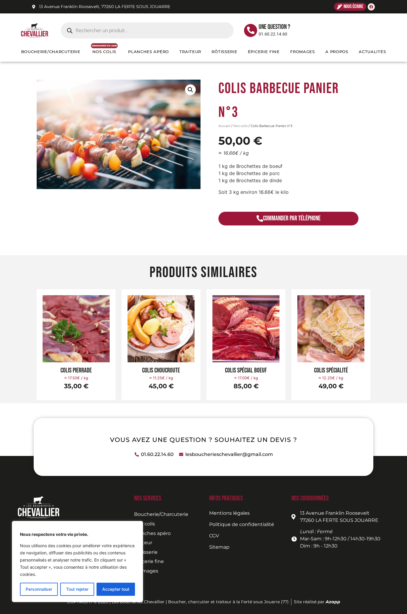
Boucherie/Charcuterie (50, 51)
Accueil (224, 126)
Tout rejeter (77, 589)
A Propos (336, 51)
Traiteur (190, 51)
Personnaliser (39, 589)
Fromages (302, 51)
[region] (77, 561)
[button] (190, 89)
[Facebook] (371, 6)
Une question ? (274, 27)
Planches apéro (148, 51)
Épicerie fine (264, 51)
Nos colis (240, 126)
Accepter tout (115, 589)
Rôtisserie (224, 51)
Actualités (372, 51)
